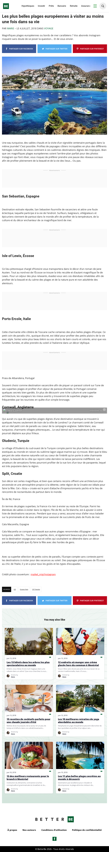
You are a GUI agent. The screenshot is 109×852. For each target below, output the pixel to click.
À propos (12, 830)
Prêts (51, 6)
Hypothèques (28, 6)
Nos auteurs (29, 830)
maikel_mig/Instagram (43, 574)
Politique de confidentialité (87, 830)
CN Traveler (36, 589)
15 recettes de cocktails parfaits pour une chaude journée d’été (28, 721)
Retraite (73, 6)
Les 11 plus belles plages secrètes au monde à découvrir (79, 778)
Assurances (87, 6)
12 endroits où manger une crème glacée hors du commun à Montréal (78, 664)
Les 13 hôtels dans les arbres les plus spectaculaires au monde (28, 664)
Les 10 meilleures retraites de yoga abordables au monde (78, 721)
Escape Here (24, 589)
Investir (41, 6)
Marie (11, 28)
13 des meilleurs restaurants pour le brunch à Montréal (28, 778)
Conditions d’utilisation (54, 830)
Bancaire (62, 6)
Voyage (48, 28)
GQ (15, 589)
